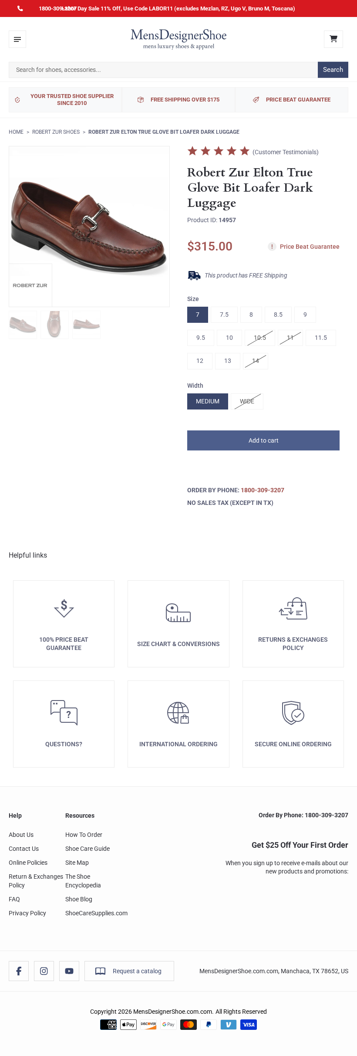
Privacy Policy (27, 913)
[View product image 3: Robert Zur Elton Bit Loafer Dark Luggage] (86, 324)
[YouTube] (69, 971)
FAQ (14, 899)
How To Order (83, 834)
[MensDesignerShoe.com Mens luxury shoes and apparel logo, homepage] (178, 39)
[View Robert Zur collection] (30, 285)
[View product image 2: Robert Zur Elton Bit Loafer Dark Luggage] (54, 324)
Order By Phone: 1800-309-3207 (303, 815)
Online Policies (28, 862)
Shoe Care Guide (87, 848)
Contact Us (24, 848)
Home (16, 132)
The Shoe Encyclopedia (83, 881)
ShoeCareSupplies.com (96, 913)
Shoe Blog (78, 899)
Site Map (77, 862)
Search (333, 70)
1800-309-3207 (58, 8)
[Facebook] (18, 971)
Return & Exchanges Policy (36, 881)
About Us (21, 834)
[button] (263, 440)
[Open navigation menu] (17, 39)
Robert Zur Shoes (56, 132)
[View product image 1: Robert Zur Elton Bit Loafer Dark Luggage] (23, 324)
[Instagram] (44, 971)
